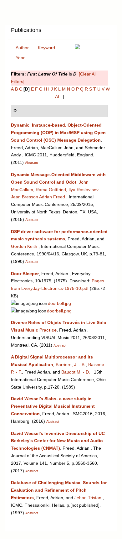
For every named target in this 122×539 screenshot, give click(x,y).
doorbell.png (59, 310)
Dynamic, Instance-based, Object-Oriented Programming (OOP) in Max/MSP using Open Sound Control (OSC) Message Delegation (58, 133)
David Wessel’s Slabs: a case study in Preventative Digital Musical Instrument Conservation (53, 406)
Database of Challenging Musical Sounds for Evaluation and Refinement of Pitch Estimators (59, 490)
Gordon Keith (24, 246)
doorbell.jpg (59, 303)
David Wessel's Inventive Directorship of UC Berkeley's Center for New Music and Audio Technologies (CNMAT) (58, 441)
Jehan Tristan (87, 497)
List (61, 32)
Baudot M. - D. (75, 371)
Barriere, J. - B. (71, 364)
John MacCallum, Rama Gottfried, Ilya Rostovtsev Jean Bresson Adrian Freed (55, 190)
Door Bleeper (25, 273)
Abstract (31, 163)
